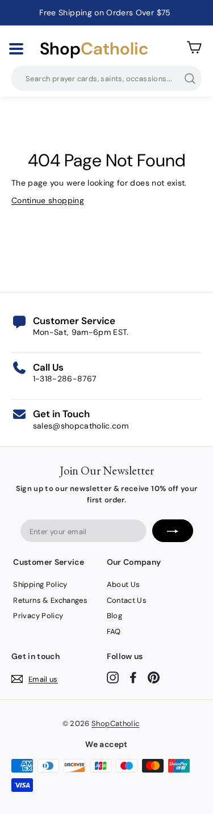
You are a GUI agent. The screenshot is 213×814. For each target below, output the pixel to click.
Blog (114, 615)
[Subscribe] (172, 530)
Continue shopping (47, 200)
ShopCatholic (115, 723)
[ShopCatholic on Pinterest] (154, 677)
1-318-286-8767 (65, 379)
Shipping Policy (40, 584)
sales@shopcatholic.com (81, 426)
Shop (94, 49)
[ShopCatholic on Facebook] (133, 677)
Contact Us (127, 600)
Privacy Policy (38, 615)
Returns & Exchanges (50, 600)
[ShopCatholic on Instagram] (113, 677)
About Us (123, 584)
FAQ (114, 631)
